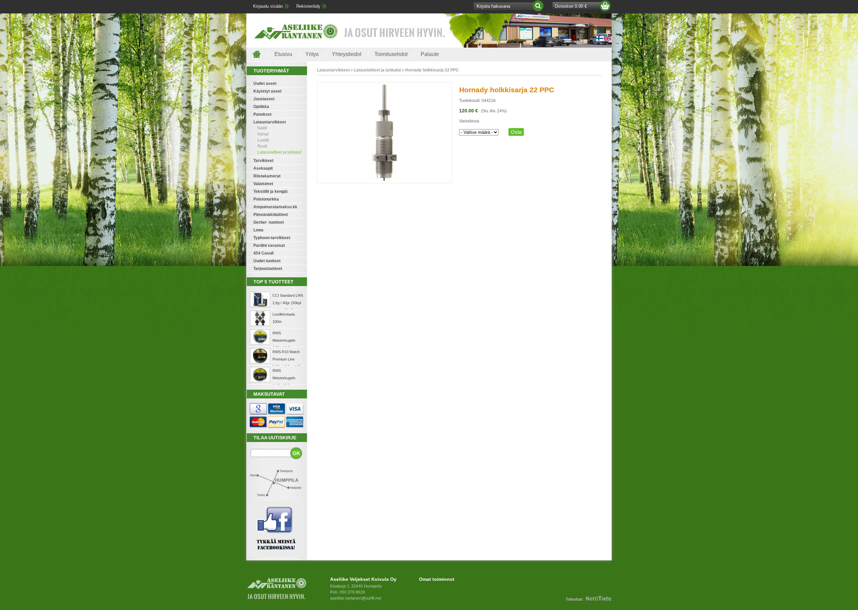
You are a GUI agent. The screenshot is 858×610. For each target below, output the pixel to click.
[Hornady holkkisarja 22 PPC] (384, 182)
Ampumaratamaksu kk (275, 207)
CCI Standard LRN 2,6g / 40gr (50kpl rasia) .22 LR (287, 302)
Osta (516, 132)
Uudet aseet (265, 83)
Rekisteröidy (308, 6)
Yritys (312, 54)
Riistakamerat (267, 176)
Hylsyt (262, 134)
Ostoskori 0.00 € (571, 6)
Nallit (262, 128)
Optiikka (261, 106)
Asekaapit (263, 168)
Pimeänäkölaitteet (270, 214)
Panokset (262, 114)
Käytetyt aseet (267, 91)
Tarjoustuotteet (267, 268)
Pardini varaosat (269, 245)
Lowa (258, 230)
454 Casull (263, 253)
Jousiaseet (263, 99)
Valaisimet (263, 183)
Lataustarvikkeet (269, 122)
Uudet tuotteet (267, 261)
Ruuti (262, 146)
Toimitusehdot (391, 54)
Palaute (430, 54)
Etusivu (283, 54)
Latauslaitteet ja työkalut (279, 152)
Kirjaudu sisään (268, 6)
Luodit (263, 140)
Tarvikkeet (263, 160)
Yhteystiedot (346, 54)
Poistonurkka (266, 199)
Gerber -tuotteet (268, 222)
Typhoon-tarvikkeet (271, 237)
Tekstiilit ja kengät (270, 191)
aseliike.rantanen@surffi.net (355, 598)
